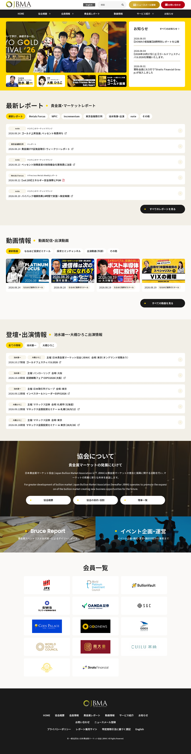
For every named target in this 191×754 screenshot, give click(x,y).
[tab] (15, 116)
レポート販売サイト (86, 729)
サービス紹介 (126, 715)
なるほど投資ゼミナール (37, 251)
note (133, 116)
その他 (146, 116)
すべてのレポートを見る (163, 209)
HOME (21, 13)
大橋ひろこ (48, 345)
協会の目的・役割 (95, 500)
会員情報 (74, 715)
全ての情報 (14, 345)
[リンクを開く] (48, 534)
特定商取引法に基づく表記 (116, 729)
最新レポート (16, 116)
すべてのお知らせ (168, 28)
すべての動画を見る (162, 303)
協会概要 (48, 500)
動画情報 (118, 13)
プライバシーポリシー (59, 729)
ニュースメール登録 (105, 722)
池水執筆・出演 (116, 116)
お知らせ (168, 13)
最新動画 (13, 251)
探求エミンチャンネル (69, 251)
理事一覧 (142, 500)
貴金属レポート (92, 13)
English (89, 4)
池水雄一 (31, 345)
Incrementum (72, 116)
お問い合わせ (82, 722)
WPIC (55, 116)
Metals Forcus (37, 116)
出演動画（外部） (95, 251)
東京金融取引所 (94, 116)
